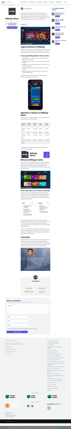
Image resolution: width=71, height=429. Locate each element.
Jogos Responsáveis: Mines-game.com (54, 353)
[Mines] (8, 1)
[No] (69, 427)
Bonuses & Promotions (29, 291)
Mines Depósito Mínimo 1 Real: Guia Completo (55, 361)
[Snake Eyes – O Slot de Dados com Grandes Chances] (53, 21)
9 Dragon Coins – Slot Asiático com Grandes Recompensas (59, 34)
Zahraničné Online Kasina (9, 416)
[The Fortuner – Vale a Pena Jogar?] (53, 42)
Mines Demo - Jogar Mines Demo (53, 359)
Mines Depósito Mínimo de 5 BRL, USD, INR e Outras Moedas (55, 364)
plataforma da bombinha (42, 75)
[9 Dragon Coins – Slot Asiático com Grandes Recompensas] (53, 35)
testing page (49, 390)
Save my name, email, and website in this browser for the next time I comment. (22, 328)
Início (6, 5)
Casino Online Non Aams (9, 412)
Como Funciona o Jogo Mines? (52, 343)
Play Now (57, 16)
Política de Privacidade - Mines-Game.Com (55, 380)
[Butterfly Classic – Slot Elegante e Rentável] (53, 14)
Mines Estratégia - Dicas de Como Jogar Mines (56, 366)
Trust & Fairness (29, 288)
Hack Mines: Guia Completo (52, 351)
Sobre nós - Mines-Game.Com (52, 388)
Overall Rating (35, 281)
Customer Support (42, 291)
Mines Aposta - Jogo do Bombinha (53, 355)
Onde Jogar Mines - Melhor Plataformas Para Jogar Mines (55, 376)
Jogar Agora (11, 27)
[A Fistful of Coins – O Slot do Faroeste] (53, 28)
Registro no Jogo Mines (51, 384)
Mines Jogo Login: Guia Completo (53, 368)
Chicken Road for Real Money (10, 415)
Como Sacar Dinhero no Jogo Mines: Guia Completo (54, 347)
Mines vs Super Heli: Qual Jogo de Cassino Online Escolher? (56, 371)
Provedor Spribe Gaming (51, 382)
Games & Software (42, 288)
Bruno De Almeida (28, 8)
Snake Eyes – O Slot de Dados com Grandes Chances (59, 20)
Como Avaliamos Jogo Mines (52, 341)
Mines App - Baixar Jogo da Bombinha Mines (55, 357)
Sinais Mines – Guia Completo (52, 386)
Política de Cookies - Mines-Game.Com (54, 378)
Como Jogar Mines (50, 344)
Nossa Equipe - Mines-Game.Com (53, 373)
